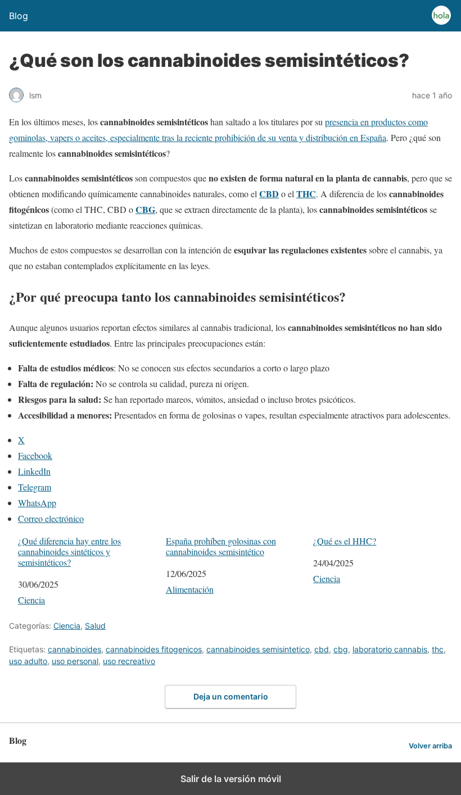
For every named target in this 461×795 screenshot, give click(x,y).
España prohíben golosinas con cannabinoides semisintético (221, 546)
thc (438, 649)
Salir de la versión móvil (230, 778)
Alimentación (190, 589)
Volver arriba (430, 746)
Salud (95, 625)
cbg (340, 649)
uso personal (75, 661)
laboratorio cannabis (389, 649)
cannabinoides (74, 649)
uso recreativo (129, 661)
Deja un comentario (230, 696)
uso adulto (28, 661)
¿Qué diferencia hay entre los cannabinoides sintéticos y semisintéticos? (69, 551)
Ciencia (31, 600)
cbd (321, 649)
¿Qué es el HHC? (344, 540)
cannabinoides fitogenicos (154, 649)
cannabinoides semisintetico (258, 649)
